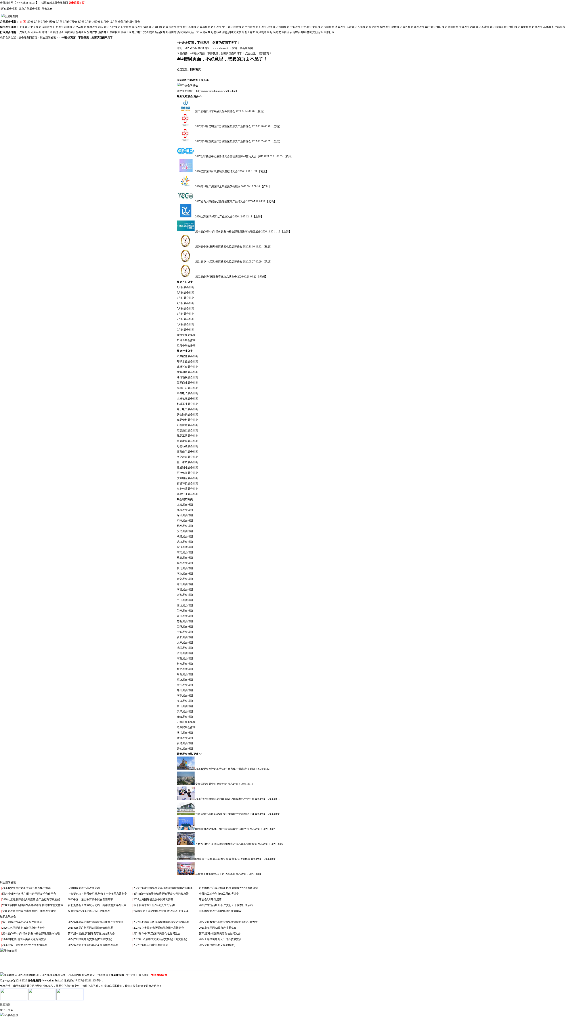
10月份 (96, 21)
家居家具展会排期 (187, 441)
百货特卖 (295, 32)
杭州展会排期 (185, 525)
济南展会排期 (185, 653)
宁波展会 (295, 27)
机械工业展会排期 (187, 403)
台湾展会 (537, 27)
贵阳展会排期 (185, 626)
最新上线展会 (8, 916)
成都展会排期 (185, 536)
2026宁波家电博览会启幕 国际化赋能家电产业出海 (225, 798)
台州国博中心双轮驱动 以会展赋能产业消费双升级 (225, 814)
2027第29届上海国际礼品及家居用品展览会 (93, 945)
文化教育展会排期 (187, 456)
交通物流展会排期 (187, 478)
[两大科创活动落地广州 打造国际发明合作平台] (186, 829)
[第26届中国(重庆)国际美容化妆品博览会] (186, 246)
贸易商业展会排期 (187, 382)
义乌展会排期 (185, 531)
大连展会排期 (185, 684)
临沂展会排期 (185, 605)
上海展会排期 (185, 504)
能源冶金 (58, 32)
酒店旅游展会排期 (187, 430)
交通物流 (284, 32)
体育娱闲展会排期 (187, 451)
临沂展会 (238, 27)
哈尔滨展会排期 (186, 727)
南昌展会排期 (185, 589)
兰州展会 (250, 27)
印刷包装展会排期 (187, 488)
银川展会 (261, 27)
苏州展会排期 (185, 584)
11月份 (105, 21)
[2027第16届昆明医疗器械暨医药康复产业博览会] (186, 126)
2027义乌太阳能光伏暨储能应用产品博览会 (220, 201)
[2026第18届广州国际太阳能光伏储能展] (186, 186)
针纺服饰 (171, 32)
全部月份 (123, 21)
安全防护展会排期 (187, 414)
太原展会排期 (185, 642)
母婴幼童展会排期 (187, 446)
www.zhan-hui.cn (26, 2)
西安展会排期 (185, 594)
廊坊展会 (396, 27)
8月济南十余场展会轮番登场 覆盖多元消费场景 (223, 859)
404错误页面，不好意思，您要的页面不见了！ (88, 37)
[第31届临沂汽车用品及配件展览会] (186, 111)
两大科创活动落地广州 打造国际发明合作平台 (222, 829)
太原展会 (317, 27)
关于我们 (131, 975)
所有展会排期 (9, 8)
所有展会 (134, 21)
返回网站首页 (159, 975)
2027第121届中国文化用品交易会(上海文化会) (160, 939)
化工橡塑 (250, 32)
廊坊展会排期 (185, 679)
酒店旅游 (182, 32)
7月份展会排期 (185, 319)
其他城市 (548, 27)
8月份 (81, 21)
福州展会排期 (185, 563)
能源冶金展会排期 (187, 372)
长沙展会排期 (185, 547)
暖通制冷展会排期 (187, 467)
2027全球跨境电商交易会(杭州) (217, 945)
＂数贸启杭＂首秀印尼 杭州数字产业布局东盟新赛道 (226, 844)
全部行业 (329, 32)
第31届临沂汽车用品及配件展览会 (215, 111)
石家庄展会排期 (186, 722)
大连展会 (408, 27)
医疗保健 (272, 32)
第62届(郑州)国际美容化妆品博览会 (216, 276)
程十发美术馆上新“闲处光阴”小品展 (155, 905)
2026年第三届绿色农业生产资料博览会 (24, 945)
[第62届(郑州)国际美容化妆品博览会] (186, 276)
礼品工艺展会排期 (187, 435)
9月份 (88, 21)
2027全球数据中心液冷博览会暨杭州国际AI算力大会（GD (229, 156)
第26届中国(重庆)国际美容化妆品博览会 (219, 246)
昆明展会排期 (185, 621)
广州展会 (58, 27)
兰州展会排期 (185, 610)
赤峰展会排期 (185, 716)
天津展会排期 (185, 711)
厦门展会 (160, 27)
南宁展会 (430, 27)
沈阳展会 (329, 27)
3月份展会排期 (185, 297)
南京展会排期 (185, 573)
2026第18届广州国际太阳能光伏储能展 (218, 186)
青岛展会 (182, 27)
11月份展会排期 (186, 340)
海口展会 (441, 27)
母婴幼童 (216, 32)
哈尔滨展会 (502, 27)
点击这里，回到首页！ (190, 69)
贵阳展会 (284, 27)
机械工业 (126, 32)
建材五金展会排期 (187, 366)
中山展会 (227, 27)
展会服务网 (246, 48)
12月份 (113, 21)
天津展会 (464, 27)
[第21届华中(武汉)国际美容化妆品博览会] (186, 261)
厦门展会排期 (185, 568)
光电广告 (92, 32)
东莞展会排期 (185, 552)
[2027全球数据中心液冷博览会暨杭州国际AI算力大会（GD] (186, 156)
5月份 (59, 21)
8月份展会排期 (185, 324)
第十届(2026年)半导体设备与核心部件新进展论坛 (31, 933)
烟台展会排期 (185, 674)
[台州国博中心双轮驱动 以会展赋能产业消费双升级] (186, 814)
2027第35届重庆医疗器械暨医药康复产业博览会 (223, 141)
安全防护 (148, 32)
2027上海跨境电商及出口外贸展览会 (220, 939)
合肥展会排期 (185, 637)
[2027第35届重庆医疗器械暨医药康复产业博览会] (186, 141)
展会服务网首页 (28, 37)
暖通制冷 (261, 32)
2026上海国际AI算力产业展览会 (214, 216)
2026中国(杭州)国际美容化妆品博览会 (24, 939)
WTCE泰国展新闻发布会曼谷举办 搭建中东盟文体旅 (32, 905)
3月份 (44, 21)
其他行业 (317, 32)
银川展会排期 (185, 616)
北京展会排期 (185, 509)
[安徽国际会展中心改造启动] (186, 783)
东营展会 (351, 27)
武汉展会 (103, 27)
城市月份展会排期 (29, 8)
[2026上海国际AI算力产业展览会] (186, 216)
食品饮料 (160, 32)
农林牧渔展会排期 (187, 398)
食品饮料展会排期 (187, 419)
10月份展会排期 (186, 334)
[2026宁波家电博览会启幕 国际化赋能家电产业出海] (186, 798)
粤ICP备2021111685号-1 (89, 980)
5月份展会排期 (185, 308)
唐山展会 (453, 27)
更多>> (197, 96)
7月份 (73, 21)
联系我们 (144, 975)
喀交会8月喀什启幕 (210, 899)
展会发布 (47, 8)
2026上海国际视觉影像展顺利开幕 (153, 899)
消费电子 (103, 32)
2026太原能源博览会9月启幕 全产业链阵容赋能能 (31, 899)
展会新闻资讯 (48, 37)
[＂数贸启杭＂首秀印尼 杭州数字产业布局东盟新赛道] (186, 844)
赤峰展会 (475, 27)
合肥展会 (306, 27)
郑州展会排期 (185, 690)
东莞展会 (126, 27)
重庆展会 (137, 27)
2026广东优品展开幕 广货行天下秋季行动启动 (226, 905)
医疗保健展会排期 (187, 472)
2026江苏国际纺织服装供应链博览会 (216, 171)
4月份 (51, 21)
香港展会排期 (185, 738)
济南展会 (340, 27)
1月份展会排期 (185, 287)
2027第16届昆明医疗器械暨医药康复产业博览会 (223, 126)
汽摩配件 (24, 32)
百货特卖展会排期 (187, 483)
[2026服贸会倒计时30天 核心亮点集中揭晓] (186, 768)
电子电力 (137, 32)
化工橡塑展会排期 (187, 462)
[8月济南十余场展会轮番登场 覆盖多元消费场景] (186, 859)
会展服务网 (6, 2)
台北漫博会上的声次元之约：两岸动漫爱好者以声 (97, 905)
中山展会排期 (185, 600)
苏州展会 (193, 27)
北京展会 (36, 27)
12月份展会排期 (186, 345)
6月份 (66, 21)
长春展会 (363, 27)
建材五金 (47, 32)
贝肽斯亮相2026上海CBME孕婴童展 (89, 911)
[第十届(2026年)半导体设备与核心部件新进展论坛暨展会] (186, 231)
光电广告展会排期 (187, 388)
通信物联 (69, 32)
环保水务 (36, 32)
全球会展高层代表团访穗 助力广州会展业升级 (29, 911)
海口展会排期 (185, 700)
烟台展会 (385, 27)
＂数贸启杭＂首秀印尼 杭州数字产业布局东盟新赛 (97, 893)
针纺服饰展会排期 (187, 425)
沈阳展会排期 (185, 647)
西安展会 (216, 27)
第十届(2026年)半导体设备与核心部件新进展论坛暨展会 (228, 231)
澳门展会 (514, 27)
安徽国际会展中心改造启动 (211, 783)
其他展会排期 (185, 748)
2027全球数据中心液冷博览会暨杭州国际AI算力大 (228, 922)
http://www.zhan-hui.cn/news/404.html (216, 91)
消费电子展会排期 (187, 393)
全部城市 (560, 27)
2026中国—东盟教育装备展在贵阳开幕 (90, 899)
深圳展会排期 (185, 515)
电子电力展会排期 (187, 409)
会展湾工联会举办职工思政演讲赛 (215, 874)
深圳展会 (47, 27)
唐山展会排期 (185, 706)
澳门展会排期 (185, 732)
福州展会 (148, 27)
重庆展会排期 (185, 557)
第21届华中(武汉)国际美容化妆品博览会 (219, 261)
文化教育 (238, 32)
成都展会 (92, 27)
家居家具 (205, 32)
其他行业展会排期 (187, 494)
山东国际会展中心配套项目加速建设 (220, 911)
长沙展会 (114, 27)
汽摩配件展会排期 (187, 356)
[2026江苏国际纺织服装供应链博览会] (186, 171)
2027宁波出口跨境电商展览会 (151, 945)
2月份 (37, 21)
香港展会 (526, 27)
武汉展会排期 (185, 541)
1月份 (30, 21)
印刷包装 (306, 32)
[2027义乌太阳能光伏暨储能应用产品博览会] (186, 201)
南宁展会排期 (185, 695)
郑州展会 (419, 27)
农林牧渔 (114, 32)
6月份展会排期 (185, 313)
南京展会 (171, 27)
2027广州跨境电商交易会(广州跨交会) (90, 939)
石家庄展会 (488, 27)
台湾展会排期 (185, 743)
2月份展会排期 (185, 292)
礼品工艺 (193, 32)
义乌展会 (81, 27)
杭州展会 (69, 27)
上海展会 (24, 27)
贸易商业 (81, 32)
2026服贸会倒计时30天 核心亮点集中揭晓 (219, 768)
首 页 (22, 21)
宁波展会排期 (185, 631)
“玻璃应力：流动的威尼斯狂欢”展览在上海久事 (161, 911)
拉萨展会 (374, 27)
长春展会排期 (185, 663)
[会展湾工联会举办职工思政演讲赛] (186, 874)
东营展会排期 (185, 658)
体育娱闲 (227, 32)
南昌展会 (205, 27)
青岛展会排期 (185, 578)
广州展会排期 (185, 520)
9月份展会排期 (185, 329)
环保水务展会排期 (187, 361)
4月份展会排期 (185, 303)
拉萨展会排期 (185, 669)
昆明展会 (272, 27)
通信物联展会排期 (187, 377)
